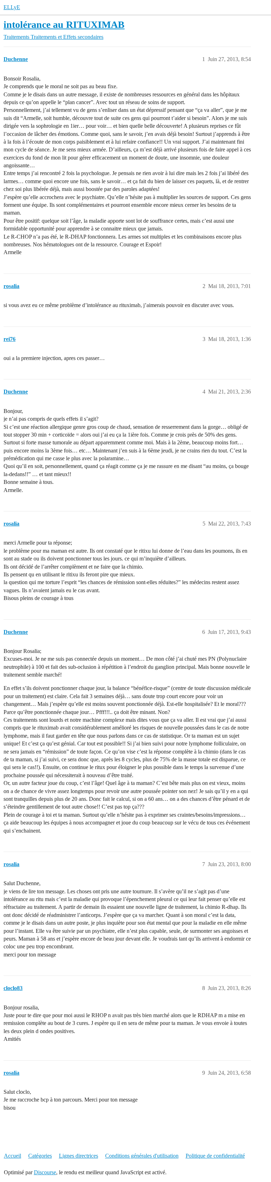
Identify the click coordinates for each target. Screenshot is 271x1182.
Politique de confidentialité (215, 1156)
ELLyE (12, 7)
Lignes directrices (78, 1156)
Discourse (45, 1172)
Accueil (12, 1156)
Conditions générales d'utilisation (142, 1156)
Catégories (40, 1156)
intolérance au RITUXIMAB (64, 24)
